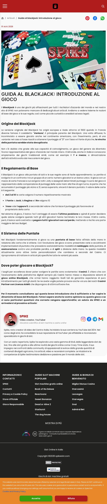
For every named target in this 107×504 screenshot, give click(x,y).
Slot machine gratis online (49, 383)
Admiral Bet (78, 409)
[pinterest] (87, 18)
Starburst (40, 409)
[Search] (103, 6)
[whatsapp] (102, 18)
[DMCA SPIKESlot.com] (53, 462)
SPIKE (5, 383)
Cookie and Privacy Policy (14, 491)
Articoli (11, 18)
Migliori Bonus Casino (83, 383)
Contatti (7, 389)
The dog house (43, 414)
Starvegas (77, 399)
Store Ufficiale (10, 399)
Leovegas (77, 394)
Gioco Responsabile (13, 404)
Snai (74, 404)
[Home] (2, 18)
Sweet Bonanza (43, 399)
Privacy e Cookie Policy (15, 394)
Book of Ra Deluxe (44, 389)
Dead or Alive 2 (43, 404)
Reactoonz (40, 394)
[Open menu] (6, 6)
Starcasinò (78, 389)
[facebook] (95, 18)
